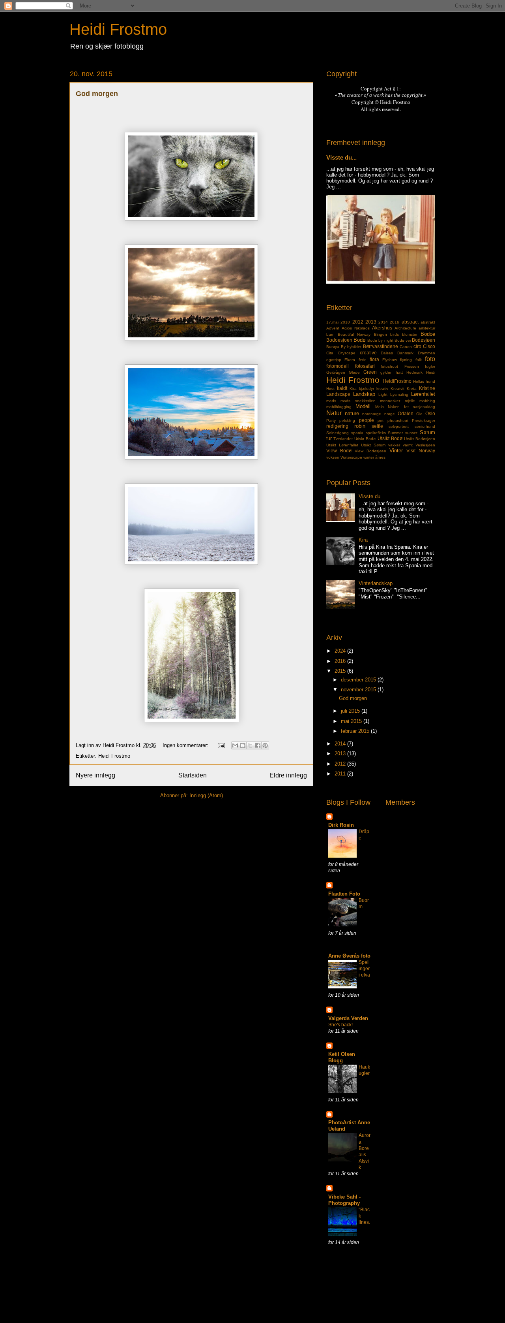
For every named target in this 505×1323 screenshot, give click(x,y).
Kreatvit (397, 388)
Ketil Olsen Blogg (341, 1057)
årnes (380, 457)
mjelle (410, 401)
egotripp (333, 360)
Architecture (405, 328)
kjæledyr (366, 388)
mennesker (390, 401)
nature (352, 413)
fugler (430, 366)
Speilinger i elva (364, 969)
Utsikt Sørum (373, 445)
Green (370, 372)
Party (331, 420)
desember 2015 (359, 680)
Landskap (364, 394)
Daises (387, 353)
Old (419, 414)
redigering (337, 426)
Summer (395, 433)
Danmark (405, 353)
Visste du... (341, 157)
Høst (330, 388)
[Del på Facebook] (258, 745)
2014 (383, 322)
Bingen (380, 334)
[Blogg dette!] (243, 745)
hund (430, 381)
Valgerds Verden (348, 1018)
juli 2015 (351, 711)
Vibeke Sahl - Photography (344, 1200)
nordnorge (371, 414)
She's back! (340, 1025)
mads (331, 401)
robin (359, 426)
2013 (370, 321)
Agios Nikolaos (356, 328)
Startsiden (192, 775)
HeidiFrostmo (397, 381)
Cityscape (346, 353)
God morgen (97, 94)
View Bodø (339, 450)
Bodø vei (403, 340)
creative (368, 352)
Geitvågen (335, 372)
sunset (411, 433)
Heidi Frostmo (118, 29)
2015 (341, 671)
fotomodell (337, 366)
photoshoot (397, 420)
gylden (386, 372)
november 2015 (359, 690)
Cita (329, 353)
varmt (408, 445)
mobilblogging (339, 407)
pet (380, 420)
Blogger (287, 1307)
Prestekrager (423, 420)
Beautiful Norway (354, 334)
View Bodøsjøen (370, 451)
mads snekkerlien (357, 401)
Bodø (360, 340)
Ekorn (349, 360)
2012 (357, 321)
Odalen (405, 413)
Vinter (396, 451)
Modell (362, 406)
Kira (353, 388)
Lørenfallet (423, 394)
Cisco (429, 346)
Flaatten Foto (344, 894)
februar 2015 (356, 731)
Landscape (338, 394)
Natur (334, 413)
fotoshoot (389, 366)
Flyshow (389, 360)
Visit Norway (420, 450)
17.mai (332, 322)
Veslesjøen (425, 445)
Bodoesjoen (339, 340)
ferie (363, 360)
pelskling (347, 420)
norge (389, 414)
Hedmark (414, 372)
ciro (417, 346)
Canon (406, 346)
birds (394, 334)
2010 (345, 322)
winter (368, 457)
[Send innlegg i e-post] (220, 745)
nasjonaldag (424, 407)
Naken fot (398, 407)
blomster (409, 334)
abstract (410, 321)
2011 (341, 774)
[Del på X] (250, 745)
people (366, 420)
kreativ (382, 388)
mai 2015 (352, 721)
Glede (354, 372)
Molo (379, 407)
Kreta (412, 388)
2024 (341, 651)
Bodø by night (380, 340)
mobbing (427, 401)
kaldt (342, 388)
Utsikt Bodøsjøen (419, 439)
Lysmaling (399, 394)
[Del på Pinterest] (265, 745)
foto (430, 359)
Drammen (426, 353)
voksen (332, 457)
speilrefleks (376, 433)
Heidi (430, 372)
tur (329, 438)
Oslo (430, 413)
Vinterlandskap (376, 583)
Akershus (382, 327)
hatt (399, 372)
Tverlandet (343, 439)
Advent (332, 328)
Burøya (332, 346)
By (343, 346)
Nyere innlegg (95, 775)
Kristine (427, 388)
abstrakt (428, 322)
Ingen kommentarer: (186, 745)
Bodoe (428, 334)
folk (418, 360)
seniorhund (425, 426)
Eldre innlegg (288, 775)
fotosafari (365, 366)
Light (382, 394)
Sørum (427, 432)
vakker (394, 445)
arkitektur (427, 328)
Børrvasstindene (380, 346)
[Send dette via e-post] (235, 745)
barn (330, 334)
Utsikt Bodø (390, 438)
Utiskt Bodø (365, 439)
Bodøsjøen (423, 340)
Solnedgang (337, 433)
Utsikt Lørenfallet (342, 445)
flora (374, 359)
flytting (406, 360)
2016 (394, 322)
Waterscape (351, 457)
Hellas (418, 381)
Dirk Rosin (341, 825)
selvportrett (399, 426)
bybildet (354, 346)
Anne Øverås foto (349, 956)
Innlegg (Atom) (206, 795)
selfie (377, 426)
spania (357, 433)
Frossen (411, 366)
